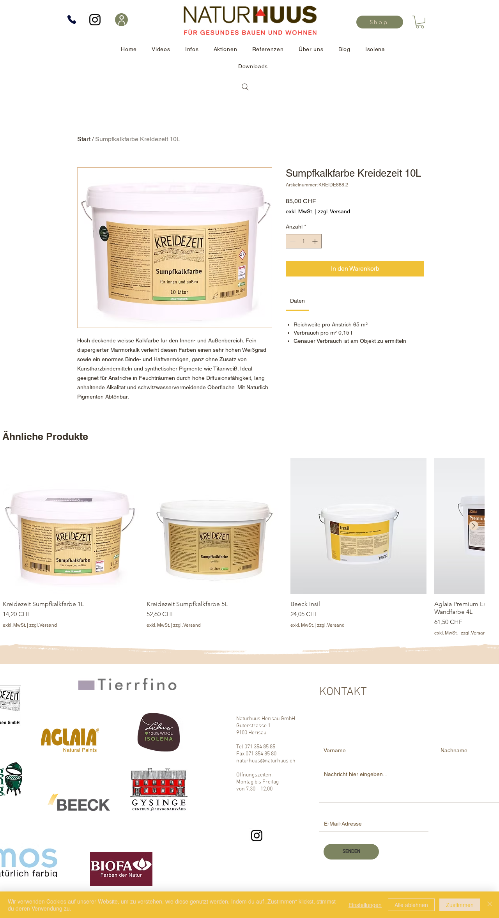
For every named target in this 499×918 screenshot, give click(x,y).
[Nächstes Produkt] (473, 525)
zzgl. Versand (334, 211)
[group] (243, 547)
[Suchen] (245, 87)
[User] (121, 19)
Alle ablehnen (411, 905)
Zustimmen (460, 905)
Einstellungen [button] (365, 905)
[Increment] (315, 241)
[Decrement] (292, 241)
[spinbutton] (304, 241)
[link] (420, 22)
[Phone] (71, 19)
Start (83, 139)
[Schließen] (489, 905)
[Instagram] (95, 19)
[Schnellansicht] (71, 526)
